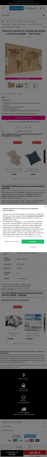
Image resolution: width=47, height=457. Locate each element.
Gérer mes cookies (11, 241)
